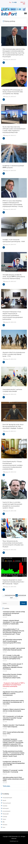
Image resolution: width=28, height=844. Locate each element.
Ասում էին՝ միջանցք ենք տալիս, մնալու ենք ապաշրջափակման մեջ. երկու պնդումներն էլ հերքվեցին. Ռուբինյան (13, 426)
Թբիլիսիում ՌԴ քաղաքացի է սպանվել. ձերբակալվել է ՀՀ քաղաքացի (13, 771)
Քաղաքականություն (7, 797)
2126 (24, 595)
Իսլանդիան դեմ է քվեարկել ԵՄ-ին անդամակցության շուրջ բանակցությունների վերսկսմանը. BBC (14, 763)
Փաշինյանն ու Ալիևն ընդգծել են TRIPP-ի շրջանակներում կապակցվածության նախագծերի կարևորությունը (14, 684)
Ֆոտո (3, 827)
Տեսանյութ (4, 824)
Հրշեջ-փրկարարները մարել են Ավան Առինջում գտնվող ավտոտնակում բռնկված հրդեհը (13, 778)
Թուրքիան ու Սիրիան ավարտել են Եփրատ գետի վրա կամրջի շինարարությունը (14, 710)
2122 (14, 595)
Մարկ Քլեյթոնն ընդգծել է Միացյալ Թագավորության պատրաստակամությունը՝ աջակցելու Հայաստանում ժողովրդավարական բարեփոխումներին (13, 465)
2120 (9, 595)
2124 (19, 595)
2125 (22, 595)
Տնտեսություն (5, 808)
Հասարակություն (6, 811)
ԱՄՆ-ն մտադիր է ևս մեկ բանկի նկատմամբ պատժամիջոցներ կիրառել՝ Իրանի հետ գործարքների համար (13, 656)
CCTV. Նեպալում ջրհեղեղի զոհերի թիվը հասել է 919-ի (13, 733)
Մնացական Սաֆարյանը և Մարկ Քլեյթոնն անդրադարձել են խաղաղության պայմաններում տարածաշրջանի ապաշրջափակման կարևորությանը (13, 315)
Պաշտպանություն (6, 803)
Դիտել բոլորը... (7, 786)
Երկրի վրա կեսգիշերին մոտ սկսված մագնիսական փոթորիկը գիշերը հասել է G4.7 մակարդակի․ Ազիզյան (13, 582)
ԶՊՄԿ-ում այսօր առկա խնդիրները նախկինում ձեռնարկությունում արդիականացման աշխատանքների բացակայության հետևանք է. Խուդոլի (13, 203)
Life (3, 822)
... (3, 595)
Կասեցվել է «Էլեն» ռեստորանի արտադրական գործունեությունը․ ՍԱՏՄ (14, 240)
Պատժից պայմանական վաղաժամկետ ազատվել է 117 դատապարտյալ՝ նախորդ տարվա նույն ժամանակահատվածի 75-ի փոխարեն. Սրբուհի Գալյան (13, 753)
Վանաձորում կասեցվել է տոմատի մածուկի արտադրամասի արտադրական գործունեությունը (14, 613)
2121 (11, 595)
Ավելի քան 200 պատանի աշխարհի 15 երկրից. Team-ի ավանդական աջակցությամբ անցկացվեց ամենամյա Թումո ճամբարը (13, 666)
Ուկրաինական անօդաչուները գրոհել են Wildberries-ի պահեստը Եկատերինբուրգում (13, 693)
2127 (11, 597)
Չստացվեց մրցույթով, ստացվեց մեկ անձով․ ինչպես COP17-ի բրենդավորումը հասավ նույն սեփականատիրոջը (14, 276)
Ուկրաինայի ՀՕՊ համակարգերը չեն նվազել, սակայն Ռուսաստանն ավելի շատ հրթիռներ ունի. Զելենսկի (13, 92)
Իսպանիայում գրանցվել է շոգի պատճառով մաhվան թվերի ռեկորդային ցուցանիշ (14, 649)
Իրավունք (4, 806)
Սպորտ (4, 819)
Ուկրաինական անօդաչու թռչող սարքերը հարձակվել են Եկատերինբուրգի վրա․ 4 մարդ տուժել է (13, 702)
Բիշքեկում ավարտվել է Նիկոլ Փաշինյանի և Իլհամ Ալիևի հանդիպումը (13, 726)
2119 (6, 595)
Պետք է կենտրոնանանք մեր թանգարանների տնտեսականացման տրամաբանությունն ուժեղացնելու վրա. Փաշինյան (13, 544)
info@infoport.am (14, 841)
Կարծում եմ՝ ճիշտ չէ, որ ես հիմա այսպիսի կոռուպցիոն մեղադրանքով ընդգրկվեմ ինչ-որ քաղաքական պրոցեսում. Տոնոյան (12, 505)
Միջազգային (5, 814)
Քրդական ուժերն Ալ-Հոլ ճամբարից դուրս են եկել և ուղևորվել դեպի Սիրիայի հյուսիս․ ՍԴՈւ (14, 354)
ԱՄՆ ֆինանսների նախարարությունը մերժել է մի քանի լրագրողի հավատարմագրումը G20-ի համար (12, 641)
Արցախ (4, 800)
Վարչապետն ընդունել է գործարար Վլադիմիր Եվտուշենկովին (12, 390)
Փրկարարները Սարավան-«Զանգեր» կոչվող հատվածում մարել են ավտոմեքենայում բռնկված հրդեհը (12, 675)
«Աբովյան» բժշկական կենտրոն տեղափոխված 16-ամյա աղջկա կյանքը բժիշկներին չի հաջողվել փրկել (13, 622)
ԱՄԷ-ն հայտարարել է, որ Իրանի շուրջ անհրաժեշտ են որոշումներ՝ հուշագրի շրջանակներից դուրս (13, 717)
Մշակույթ (4, 816)
